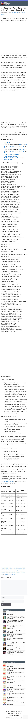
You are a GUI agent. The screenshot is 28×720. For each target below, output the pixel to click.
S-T (21, 146)
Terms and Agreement (14, 715)
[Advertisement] (14, 39)
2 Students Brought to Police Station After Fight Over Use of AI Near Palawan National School (15, 621)
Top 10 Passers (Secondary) (11, 156)
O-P (16, 146)
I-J (7, 146)
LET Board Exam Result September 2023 (15, 568)
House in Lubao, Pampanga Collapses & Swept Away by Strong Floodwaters (16, 631)
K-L (10, 146)
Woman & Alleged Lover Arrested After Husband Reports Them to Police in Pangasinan (16, 626)
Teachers (13, 574)
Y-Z (6, 147)
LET (3, 568)
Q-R (19, 146)
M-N (13, 146)
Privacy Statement (11, 713)
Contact (7, 711)
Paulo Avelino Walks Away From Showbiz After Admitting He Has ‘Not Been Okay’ (16, 648)
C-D (23, 144)
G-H (5, 146)
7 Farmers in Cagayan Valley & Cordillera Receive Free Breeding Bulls (14, 612)
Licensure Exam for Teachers (8, 572)
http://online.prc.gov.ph (7, 481)
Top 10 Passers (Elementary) (11, 154)
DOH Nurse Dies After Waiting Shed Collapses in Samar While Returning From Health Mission (16, 617)
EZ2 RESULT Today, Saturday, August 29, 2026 (16, 681)
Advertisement (19, 711)
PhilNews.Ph (7, 574)
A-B (20, 144)
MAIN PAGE (7, 142)
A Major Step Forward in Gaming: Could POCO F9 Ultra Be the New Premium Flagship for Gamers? (15, 652)
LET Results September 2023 (17, 570)
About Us (13, 711)
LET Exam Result (5, 570)
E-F (26, 144)
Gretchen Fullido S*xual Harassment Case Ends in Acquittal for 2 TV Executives (16, 643)
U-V (24, 146)
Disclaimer (18, 713)
